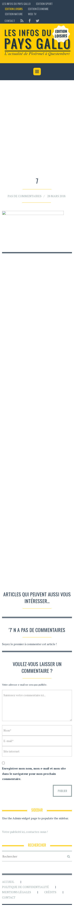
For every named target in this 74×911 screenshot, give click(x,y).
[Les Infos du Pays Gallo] (37, 41)
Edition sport (44, 3)
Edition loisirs (14, 9)
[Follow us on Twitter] (36, 20)
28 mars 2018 (56, 196)
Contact (10, 20)
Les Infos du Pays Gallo (16, 3)
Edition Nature (14, 14)
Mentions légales (16, 892)
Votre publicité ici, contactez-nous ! (25, 832)
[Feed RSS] (22, 20)
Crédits (50, 892)
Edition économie (38, 9)
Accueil (8, 882)
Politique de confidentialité (25, 887)
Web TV (32, 14)
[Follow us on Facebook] (29, 20)
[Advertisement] (37, 129)
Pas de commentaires (25, 196)
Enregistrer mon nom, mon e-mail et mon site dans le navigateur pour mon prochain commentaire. (34, 773)
